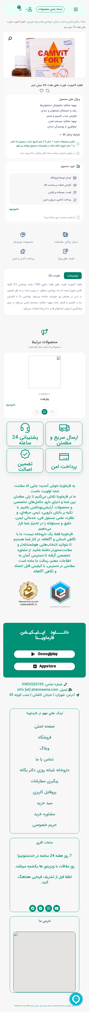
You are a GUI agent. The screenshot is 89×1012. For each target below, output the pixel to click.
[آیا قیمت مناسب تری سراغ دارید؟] (78, 217)
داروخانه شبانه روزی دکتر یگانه (45, 770)
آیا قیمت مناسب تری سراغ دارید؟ (59, 217)
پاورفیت (44, 399)
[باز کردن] (27, 9)
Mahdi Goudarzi (19, 1006)
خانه (83, 22)
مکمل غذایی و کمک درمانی (66, 22)
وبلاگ (44, 748)
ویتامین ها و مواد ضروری (39, 22)
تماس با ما (45, 759)
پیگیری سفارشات (44, 781)
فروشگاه (44, 737)
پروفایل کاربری (44, 792)
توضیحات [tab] (72, 276)
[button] (10, 38)
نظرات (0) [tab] (54, 276)
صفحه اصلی (44, 726)
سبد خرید (44, 803)
